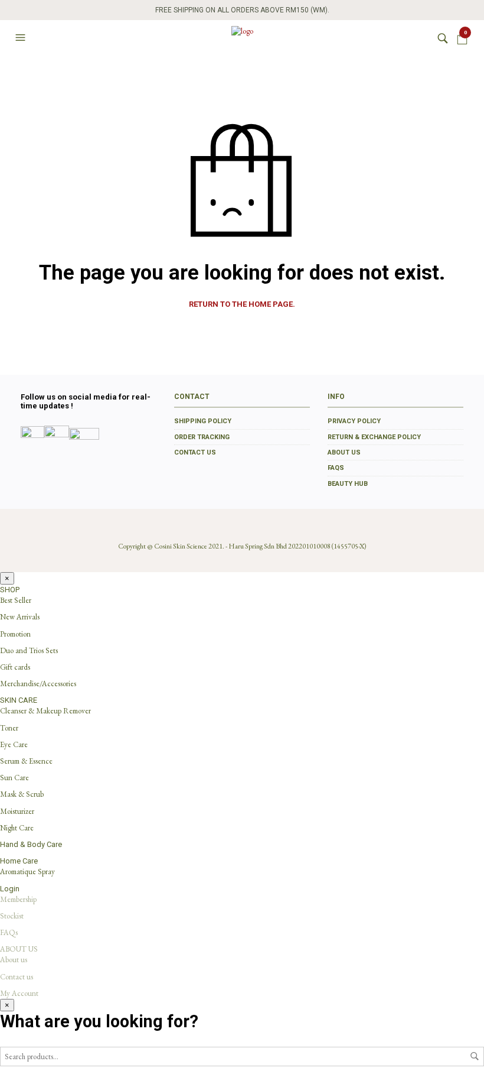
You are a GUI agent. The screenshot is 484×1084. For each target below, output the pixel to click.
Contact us (16, 977)
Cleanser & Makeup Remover (45, 711)
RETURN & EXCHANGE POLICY (374, 437)
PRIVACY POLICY (354, 421)
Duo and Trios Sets (29, 650)
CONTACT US (195, 452)
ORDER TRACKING (202, 437)
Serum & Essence (26, 761)
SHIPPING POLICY (202, 421)
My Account (19, 993)
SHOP (9, 589)
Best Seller (15, 600)
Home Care (19, 860)
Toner (9, 728)
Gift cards (15, 667)
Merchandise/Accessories (38, 684)
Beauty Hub (348, 484)
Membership (18, 899)
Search (474, 1056)
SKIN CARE (18, 700)
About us (13, 960)
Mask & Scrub (22, 794)
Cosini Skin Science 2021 (188, 546)
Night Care (17, 828)
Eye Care (14, 744)
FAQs (336, 468)
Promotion (15, 634)
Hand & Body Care (31, 844)
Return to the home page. (242, 304)
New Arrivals (20, 617)
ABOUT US (344, 452)
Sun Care (14, 778)
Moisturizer (17, 811)
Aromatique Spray (27, 871)
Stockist (12, 916)
